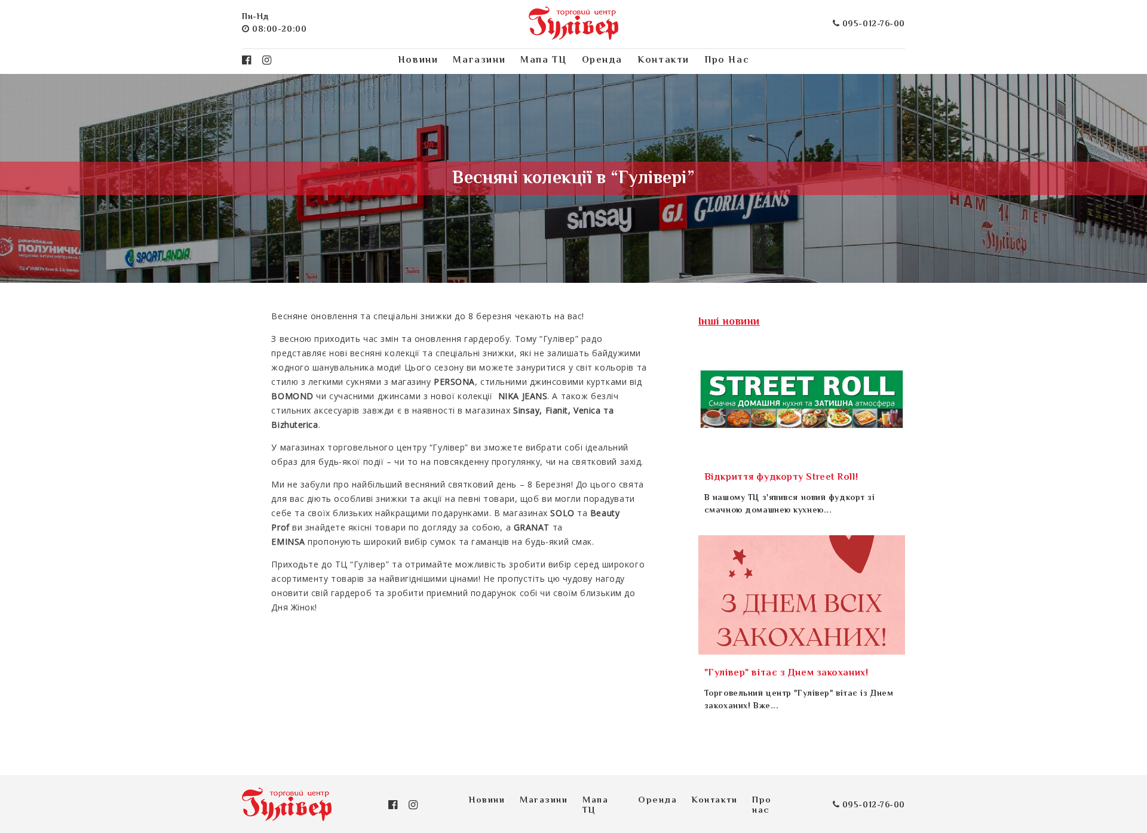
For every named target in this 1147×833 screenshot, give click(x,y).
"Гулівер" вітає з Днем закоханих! (786, 673)
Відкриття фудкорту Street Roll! (781, 477)
